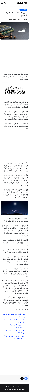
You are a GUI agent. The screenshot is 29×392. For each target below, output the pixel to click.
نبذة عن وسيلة (7, 389)
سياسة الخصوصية (21, 389)
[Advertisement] (14, 55)
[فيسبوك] (26, 378)
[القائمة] (2, 3)
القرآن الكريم (23, 9)
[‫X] (22, 378)
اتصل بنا (14, 389)
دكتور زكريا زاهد (22, 19)
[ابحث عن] (5, 3)
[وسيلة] (22, 3)
